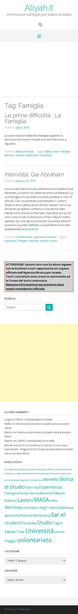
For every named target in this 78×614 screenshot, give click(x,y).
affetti (48, 151)
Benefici (51, 479)
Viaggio (11, 540)
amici (56, 151)
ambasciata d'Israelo (48, 473)
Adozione (41, 469)
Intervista (33, 241)
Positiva (44, 241)
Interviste (51, 237)
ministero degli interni (41, 507)
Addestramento (27, 469)
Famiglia (65, 151)
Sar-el (58, 514)
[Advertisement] (39, 71)
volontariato (34, 540)
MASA (41, 499)
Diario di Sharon (24, 151)
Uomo (53, 241)
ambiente (65, 473)
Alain (19, 473)
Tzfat (20, 531)
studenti (13, 523)
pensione (12, 515)
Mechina (9, 155)
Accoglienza (11, 469)
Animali (15, 480)
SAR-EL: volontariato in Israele (33, 419)
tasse (10, 531)
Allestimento (30, 473)
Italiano (59, 493)
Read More (31, 229)
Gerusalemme (40, 493)
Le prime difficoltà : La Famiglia (33, 118)
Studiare (30, 523)
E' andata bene (23, 237)
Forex (23, 493)
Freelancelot (24, 609)
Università (31, 155)
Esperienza (10, 241)
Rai (35, 515)
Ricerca (45, 515)
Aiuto (63, 469)
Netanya (66, 507)
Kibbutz (11, 500)
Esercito (32, 487)
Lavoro (25, 499)
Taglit (57, 523)
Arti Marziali (36, 480)
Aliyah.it (39, 7)
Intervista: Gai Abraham (34, 174)
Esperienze (39, 237)
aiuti (56, 469)
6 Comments (44, 155)
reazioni (19, 155)
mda (53, 500)
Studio (44, 522)
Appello (24, 480)
